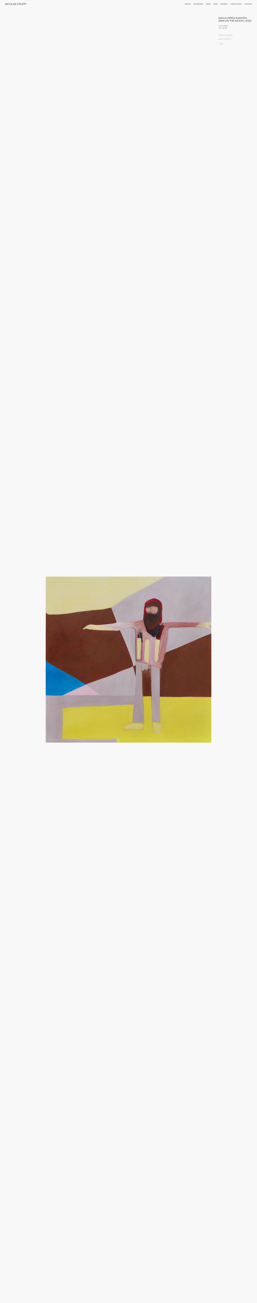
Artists (188, 4)
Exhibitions (198, 4)
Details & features (225, 35)
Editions (224, 4)
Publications (236, 4)
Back (221, 44)
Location (248, 4)
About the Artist (224, 39)
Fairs (216, 4)
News (208, 4)
